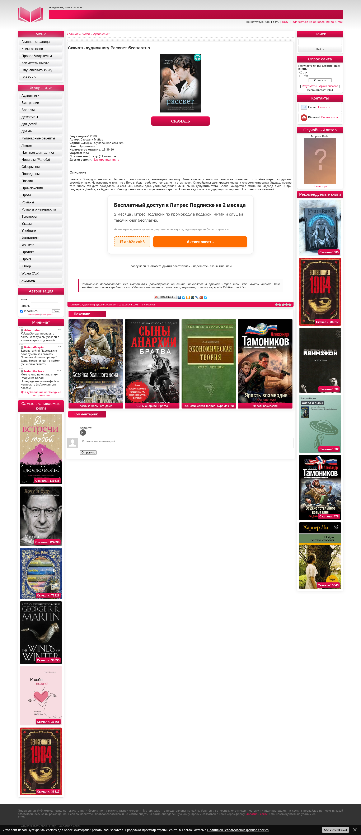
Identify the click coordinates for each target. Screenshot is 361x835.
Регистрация (46, 314)
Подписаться (329, 117)
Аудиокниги (87, 304)
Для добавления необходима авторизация (41, 393)
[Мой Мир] (192, 297)
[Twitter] (184, 297)
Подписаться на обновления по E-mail (316, 21)
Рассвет (150, 304)
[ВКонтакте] (179, 297)
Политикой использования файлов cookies (238, 830)
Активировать (200, 242)
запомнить (31, 311)
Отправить (88, 452)
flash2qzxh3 (132, 240)
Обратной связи (257, 814)
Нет (306, 75)
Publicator (111, 304)
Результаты (309, 86)
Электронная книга (106, 159)
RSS (285, 21)
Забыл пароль (33, 314)
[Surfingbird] (205, 297)
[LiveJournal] (197, 297)
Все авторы (320, 186)
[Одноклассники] (188, 297)
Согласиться (335, 829)
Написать (324, 107)
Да (305, 72)
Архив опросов (328, 86)
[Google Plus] (201, 297)
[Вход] (83, 432)
